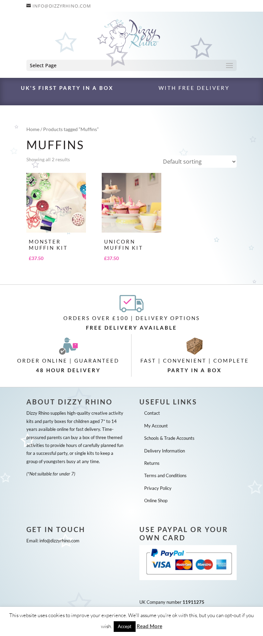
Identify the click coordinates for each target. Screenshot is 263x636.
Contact (152, 413)
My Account (156, 425)
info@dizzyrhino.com (59, 540)
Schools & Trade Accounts (169, 438)
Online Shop (155, 500)
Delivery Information (164, 451)
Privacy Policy (158, 488)
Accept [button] (125, 626)
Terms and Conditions (165, 475)
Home (32, 129)
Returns (152, 463)
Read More (149, 626)
